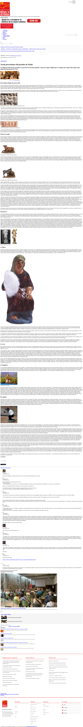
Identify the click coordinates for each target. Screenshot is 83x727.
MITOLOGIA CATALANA (16, 55)
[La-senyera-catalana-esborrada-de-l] (2, 648)
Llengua (31, 723)
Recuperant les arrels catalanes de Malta (9, 678)
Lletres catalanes (32, 709)
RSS (64, 704)
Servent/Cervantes (33, 707)
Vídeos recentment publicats (6, 614)
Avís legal (44, 714)
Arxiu (16, 716)
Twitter (65, 710)
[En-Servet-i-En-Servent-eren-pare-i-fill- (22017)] (2, 634)
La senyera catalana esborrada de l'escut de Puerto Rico (9, 647)
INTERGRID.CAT (29, 726)
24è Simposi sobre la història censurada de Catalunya (14, 617)
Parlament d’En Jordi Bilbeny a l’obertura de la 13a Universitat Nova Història (13, 608)
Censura (31, 714)
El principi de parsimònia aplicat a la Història (9, 674)
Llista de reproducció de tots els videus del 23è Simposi (14, 621)
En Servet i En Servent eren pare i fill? (6, 633)
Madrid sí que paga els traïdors (7, 682)
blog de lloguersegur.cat (16, 80)
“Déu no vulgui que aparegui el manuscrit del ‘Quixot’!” (57, 677)
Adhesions (44, 709)
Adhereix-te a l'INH (4, 46)
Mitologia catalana (33, 721)
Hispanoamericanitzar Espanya (7, 676)
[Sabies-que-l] (2, 630)
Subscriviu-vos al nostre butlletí (14, 626)
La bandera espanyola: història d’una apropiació (10, 680)
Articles (16, 705)
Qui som (44, 704)
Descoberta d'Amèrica (33, 704)
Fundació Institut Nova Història (7, 709)
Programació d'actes (46, 712)
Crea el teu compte (72, 1)
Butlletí (44, 710)
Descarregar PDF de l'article (5, 467)
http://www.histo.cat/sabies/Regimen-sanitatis (28, 559)
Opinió (16, 713)
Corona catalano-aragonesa (34, 716)
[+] (26, 630)
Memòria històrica (33, 719)
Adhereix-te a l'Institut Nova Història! (7, 571)
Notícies (16, 707)
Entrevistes (16, 711)
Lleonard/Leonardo (33, 711)
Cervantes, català (51, 670)
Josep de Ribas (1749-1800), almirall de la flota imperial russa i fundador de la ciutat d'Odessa (14, 642)
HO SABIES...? (3, 627)
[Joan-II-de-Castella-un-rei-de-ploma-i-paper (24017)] (2, 639)
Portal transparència (46, 706)
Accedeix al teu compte (19, 46)
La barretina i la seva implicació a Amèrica (55, 675)
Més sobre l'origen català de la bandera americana (33, 664)
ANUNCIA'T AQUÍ (3, 693)
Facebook (65, 707)
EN (74, 0)
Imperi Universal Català (34, 718)
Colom (31, 706)
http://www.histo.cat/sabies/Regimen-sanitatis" (11, 559)
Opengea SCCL (34, 726)
